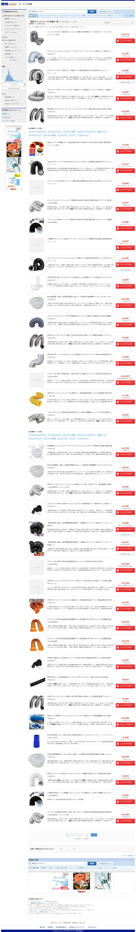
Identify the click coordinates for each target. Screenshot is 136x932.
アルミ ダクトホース (65, 15)
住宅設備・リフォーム (13, 50)
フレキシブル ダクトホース (47, 15)
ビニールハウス (62, 135)
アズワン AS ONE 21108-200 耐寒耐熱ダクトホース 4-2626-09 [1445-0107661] (75, 561)
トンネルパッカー (83, 135)
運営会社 (42, 927)
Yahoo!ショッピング (12, 103)
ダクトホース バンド (35, 135)
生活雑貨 (9, 54)
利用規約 (50, 927)
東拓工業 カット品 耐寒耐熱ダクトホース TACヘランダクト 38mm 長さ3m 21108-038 (77, 677)
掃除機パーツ (10, 19)
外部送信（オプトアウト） (77, 927)
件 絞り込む (13, 88)
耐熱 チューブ (112, 15)
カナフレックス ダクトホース (96, 15)
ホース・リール (11, 32)
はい (61, 849)
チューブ (72, 135)
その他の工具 (11, 22)
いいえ (74, 849)
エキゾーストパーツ (12, 29)
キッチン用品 (10, 57)
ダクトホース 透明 (50, 135)
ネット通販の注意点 (42, 911)
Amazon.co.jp (11, 100)
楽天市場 (9, 97)
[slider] (3, 81)
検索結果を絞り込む (106, 11)
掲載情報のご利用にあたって (38, 903)
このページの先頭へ (127, 855)
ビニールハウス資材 (12, 25)
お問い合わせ (92, 927)
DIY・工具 (10, 44)
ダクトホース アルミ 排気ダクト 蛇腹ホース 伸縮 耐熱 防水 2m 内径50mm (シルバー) (77, 70)
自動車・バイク (11, 47)
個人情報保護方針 (61, 927)
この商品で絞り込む (125, 82)
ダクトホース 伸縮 (79, 15)
